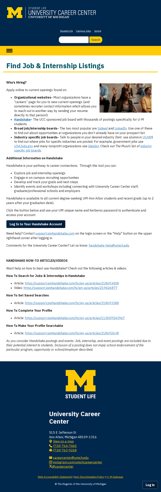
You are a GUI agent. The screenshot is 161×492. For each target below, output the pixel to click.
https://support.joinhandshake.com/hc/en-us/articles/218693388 (72, 303)
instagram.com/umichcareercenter (77, 462)
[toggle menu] (9, 50)
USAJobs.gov (23, 146)
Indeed (103, 128)
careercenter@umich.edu (71, 458)
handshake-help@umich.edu (109, 245)
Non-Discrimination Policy (89, 477)
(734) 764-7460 (65, 446)
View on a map (63, 441)
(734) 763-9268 (65, 450)
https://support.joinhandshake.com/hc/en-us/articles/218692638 (72, 333)
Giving (97, 30)
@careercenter (62, 467)
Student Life (66, 30)
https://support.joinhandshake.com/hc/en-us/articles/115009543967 (75, 318)
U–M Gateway (115, 477)
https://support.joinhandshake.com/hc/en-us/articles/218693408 (72, 283)
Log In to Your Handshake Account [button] (36, 224)
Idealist (93, 146)
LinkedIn (120, 128)
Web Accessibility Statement (55, 477)
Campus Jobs (83, 30)
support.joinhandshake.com (55, 233)
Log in (150, 485)
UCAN (147, 137)
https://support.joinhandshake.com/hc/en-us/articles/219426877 (71, 288)
